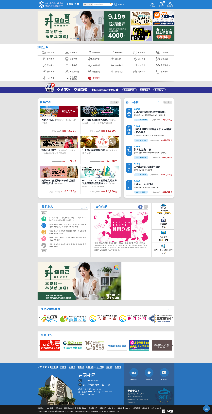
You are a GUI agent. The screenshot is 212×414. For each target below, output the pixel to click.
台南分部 (109, 367)
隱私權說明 (93, 408)
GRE (166, 240)
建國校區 (54, 367)
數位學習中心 (142, 399)
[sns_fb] (140, 207)
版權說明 (102, 408)
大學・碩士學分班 (135, 397)
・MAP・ (82, 394)
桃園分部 (90, 367)
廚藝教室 (144, 90)
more (83, 208)
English (128, 408)
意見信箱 (58, 408)
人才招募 (49, 408)
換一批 (113, 102)
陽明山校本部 (69, 408)
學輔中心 (131, 399)
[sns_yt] (146, 207)
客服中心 (41, 408)
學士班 (167, 214)
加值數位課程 (156, 408)
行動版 (119, 408)
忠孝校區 (72, 367)
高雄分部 (118, 367)
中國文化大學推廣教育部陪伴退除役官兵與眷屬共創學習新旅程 (67, 245)
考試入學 (140, 394)
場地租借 (90, 394)
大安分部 (63, 367)
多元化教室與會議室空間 (104, 90)
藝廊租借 (159, 90)
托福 (160, 240)
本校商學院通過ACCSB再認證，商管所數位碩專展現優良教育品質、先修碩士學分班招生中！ (67, 225)
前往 (163, 227)
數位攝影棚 (129, 90)
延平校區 (81, 367)
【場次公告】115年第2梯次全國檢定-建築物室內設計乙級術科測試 (67, 239)
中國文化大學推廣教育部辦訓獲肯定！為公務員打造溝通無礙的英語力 (67, 232)
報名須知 (111, 408)
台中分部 (100, 367)
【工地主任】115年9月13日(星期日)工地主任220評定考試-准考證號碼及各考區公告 (67, 219)
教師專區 (136, 408)
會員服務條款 (82, 408)
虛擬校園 (131, 402)
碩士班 (159, 214)
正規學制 (131, 394)
